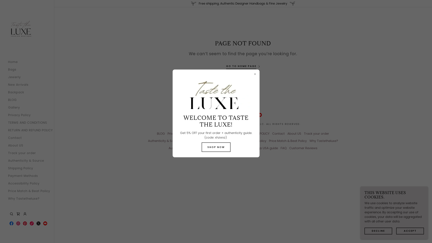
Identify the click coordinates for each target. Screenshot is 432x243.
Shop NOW (216, 147)
